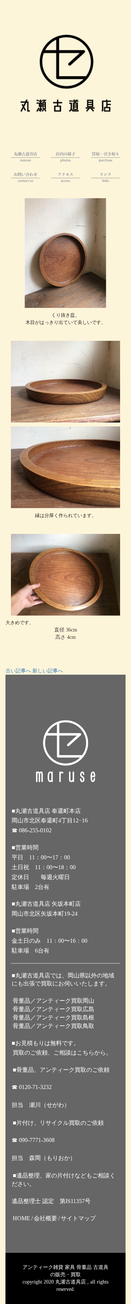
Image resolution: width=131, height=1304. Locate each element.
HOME (21, 1218)
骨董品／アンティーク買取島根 (53, 1017)
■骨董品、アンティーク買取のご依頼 (61, 1070)
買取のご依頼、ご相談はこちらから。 (62, 1052)
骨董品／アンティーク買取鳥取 (53, 1026)
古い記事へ (18, 671)
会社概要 (45, 1218)
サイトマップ (78, 1218)
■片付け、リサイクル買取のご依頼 (58, 1123)
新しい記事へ (47, 671)
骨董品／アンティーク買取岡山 (53, 1001)
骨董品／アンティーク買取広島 (53, 1009)
